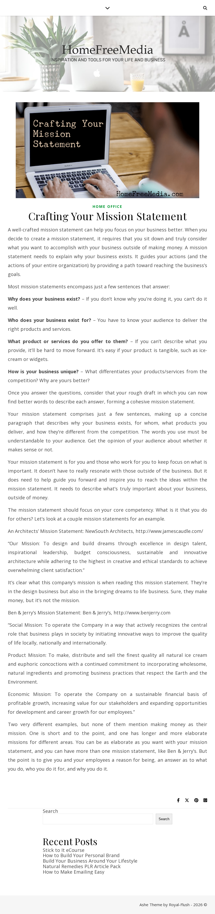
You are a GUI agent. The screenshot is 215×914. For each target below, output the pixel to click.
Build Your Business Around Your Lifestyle (90, 861)
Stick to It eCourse (63, 850)
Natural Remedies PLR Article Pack (82, 866)
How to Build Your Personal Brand (81, 855)
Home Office (107, 206)
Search (50, 811)
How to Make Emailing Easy (73, 872)
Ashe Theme (150, 904)
